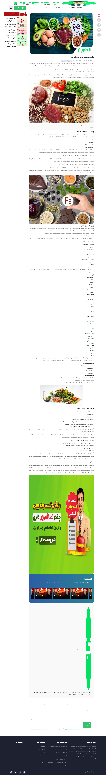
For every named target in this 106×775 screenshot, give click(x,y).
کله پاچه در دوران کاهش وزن (61, 759)
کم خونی (83, 63)
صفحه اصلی (79, 8)
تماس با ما (45, 8)
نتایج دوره (64, 8)
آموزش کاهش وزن (66, 61)
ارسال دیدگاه (87, 725)
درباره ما (50, 8)
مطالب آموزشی (57, 8)
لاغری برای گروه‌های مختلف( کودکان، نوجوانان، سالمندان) (10, 44)
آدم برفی (86, 772)
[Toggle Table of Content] (90, 126)
